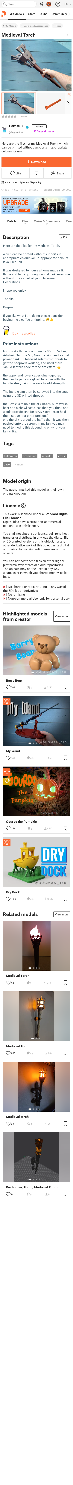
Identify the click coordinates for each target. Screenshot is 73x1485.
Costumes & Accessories (36, 25)
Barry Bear (14, 680)
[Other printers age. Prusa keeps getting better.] (36, 205)
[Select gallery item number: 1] (32, 672)
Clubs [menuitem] (43, 13)
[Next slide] (68, 103)
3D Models (10, 25)
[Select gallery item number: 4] (39, 743)
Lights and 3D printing (30, 182)
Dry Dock (13, 892)
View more (62, 616)
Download (38, 162)
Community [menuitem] (59, 13)
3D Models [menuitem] (17, 13)
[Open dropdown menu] (68, 34)
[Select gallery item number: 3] (39, 672)
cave (7, 464)
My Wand (13, 751)
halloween (10, 456)
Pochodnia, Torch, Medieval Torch (31, 1187)
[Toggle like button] (8, 687)
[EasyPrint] (41, 4)
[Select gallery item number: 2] (36, 672)
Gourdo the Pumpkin (21, 821)
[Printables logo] (3, 14)
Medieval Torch (17, 975)
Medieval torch (17, 1116)
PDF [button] (66, 237)
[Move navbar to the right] (69, 13)
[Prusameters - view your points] (48, 4)
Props (58, 25)
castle (62, 456)
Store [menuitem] (31, 13)
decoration (29, 456)
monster (47, 456)
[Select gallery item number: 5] (42, 743)
